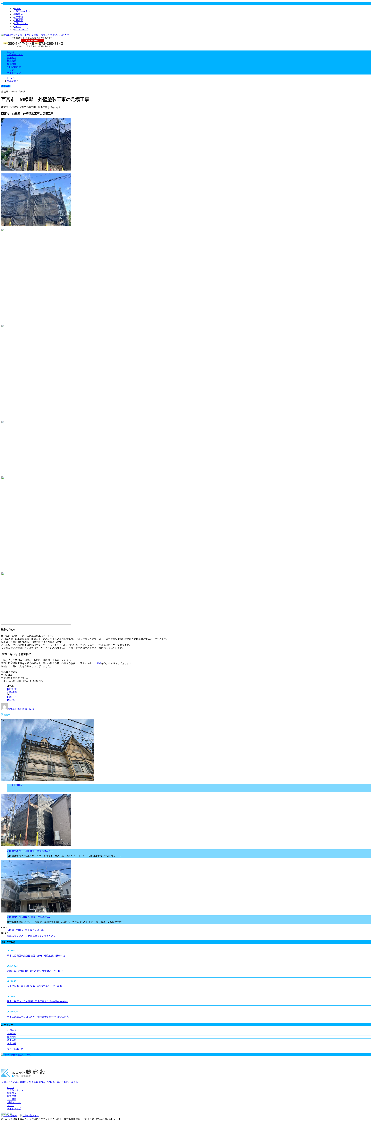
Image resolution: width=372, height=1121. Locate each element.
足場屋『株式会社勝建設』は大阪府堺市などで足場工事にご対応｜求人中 (39, 1082)
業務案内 (18, 14)
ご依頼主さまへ (22, 11)
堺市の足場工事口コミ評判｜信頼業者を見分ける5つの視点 (38, 1017)
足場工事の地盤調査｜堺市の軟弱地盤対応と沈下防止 (35, 971)
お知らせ (11, 1030)
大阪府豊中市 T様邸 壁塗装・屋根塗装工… (29, 917)
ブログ (17, 26)
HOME (17, 8)
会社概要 (18, 20)
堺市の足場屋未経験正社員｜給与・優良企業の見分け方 (36, 955)
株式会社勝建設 (16, 709)
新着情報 (11, 1037)
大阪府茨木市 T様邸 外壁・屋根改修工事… (30, 850)
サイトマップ (21, 29)
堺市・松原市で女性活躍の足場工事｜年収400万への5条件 (37, 1001)
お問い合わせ (21, 23)
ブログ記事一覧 (15, 1049)
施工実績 (18, 17)
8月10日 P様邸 (14, 785)
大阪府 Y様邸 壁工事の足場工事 (25, 930)
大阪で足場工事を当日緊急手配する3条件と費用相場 (34, 986)
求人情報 (11, 1043)
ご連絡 (97, 663)
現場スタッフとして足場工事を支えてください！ (32, 936)
